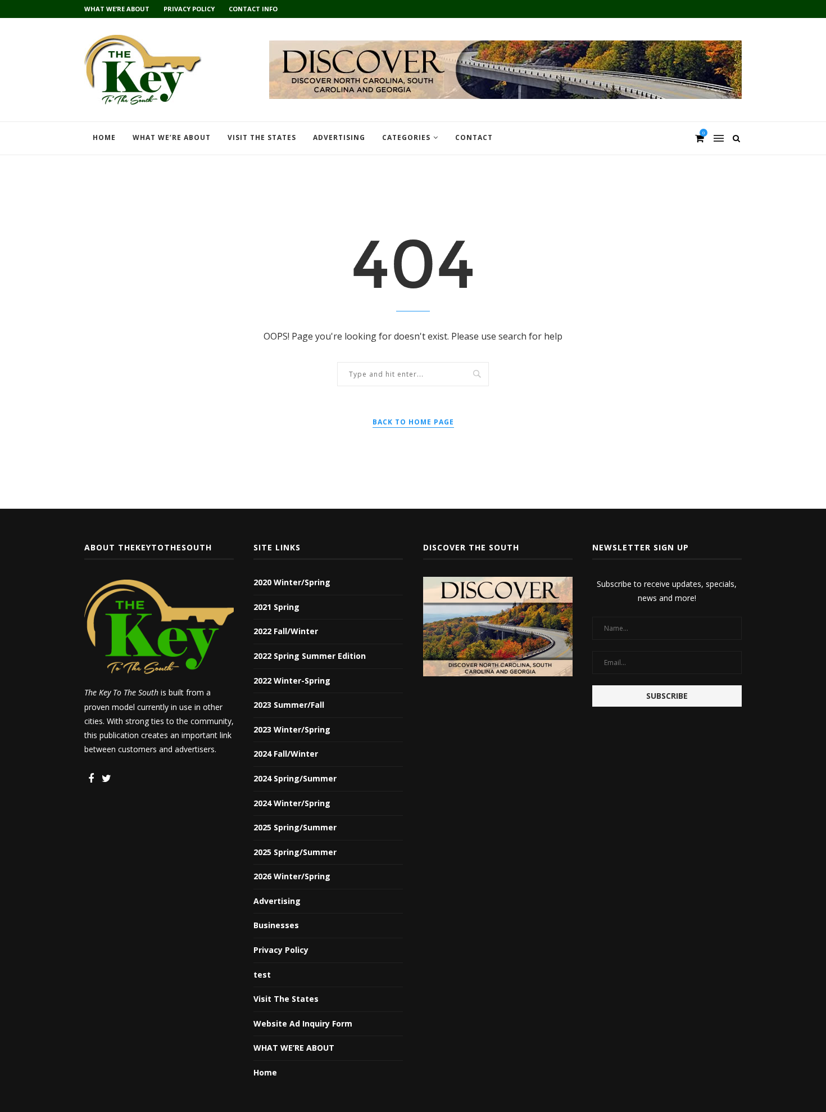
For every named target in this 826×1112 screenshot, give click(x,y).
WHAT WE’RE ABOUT (116, 8)
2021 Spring (276, 607)
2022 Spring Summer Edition (309, 655)
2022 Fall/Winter (285, 631)
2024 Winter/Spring (291, 803)
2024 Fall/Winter (285, 753)
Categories (406, 137)
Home (104, 137)
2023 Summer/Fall (288, 704)
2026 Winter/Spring (291, 876)
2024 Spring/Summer (295, 778)
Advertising (339, 137)
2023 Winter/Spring (291, 729)
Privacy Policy (189, 8)
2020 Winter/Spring (291, 582)
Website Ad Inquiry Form (302, 1023)
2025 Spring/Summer (295, 827)
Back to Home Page (413, 422)
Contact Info (253, 8)
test (262, 974)
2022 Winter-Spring (291, 680)
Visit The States (262, 137)
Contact (474, 137)
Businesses (276, 925)
